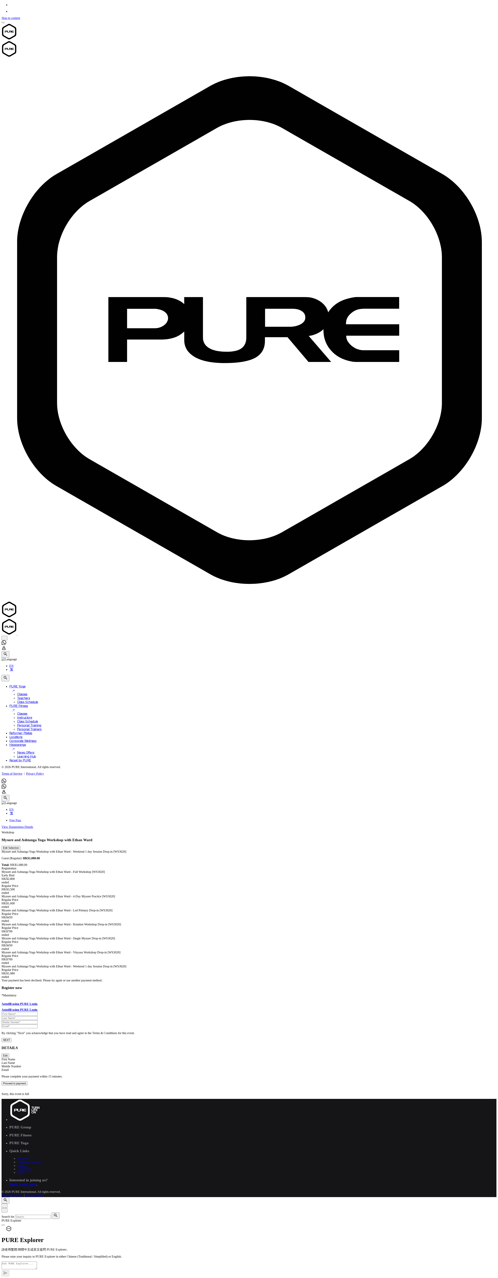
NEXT (6, 1040)
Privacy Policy (35, 773)
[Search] (5, 654)
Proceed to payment (14, 1083)
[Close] (4, 1206)
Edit (5, 1055)
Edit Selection (11, 847)
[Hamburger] (3, 22)
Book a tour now (22, 1184)
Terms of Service (12, 773)
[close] (4, 638)
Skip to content (11, 18)
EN (11, 665)
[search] (56, 1215)
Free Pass (15, 820)
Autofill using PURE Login (20, 1004)
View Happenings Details (17, 827)
